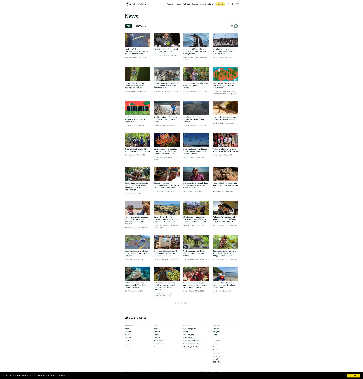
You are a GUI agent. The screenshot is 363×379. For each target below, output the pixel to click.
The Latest (129, 347)
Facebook (216, 341)
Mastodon (216, 353)
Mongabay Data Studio (191, 347)
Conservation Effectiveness (193, 344)
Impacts (157, 338)
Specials (195, 4)
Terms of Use (159, 347)
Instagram (216, 332)
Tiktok (215, 344)
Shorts (210, 4)
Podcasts (186, 4)
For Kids (186, 332)
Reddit (215, 347)
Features (170, 4)
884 (185, 303)
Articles (203, 4)
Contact (157, 332)
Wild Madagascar (189, 329)
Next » (189, 303)
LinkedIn (216, 329)
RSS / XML (216, 362)
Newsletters (158, 341)
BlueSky (216, 350)
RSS (128, 26)
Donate (220, 4)
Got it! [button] (354, 375)
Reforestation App (190, 338)
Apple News (217, 359)
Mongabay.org (188, 335)
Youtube (215, 335)
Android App (217, 356)
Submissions (158, 344)
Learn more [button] (61, 375)
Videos (178, 4)
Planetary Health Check (192, 341)
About (156, 329)
